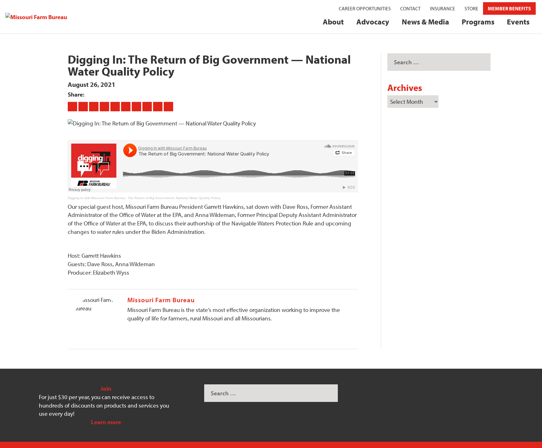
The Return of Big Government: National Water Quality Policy (174, 198)
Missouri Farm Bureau (161, 300)
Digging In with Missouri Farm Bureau (96, 198)
